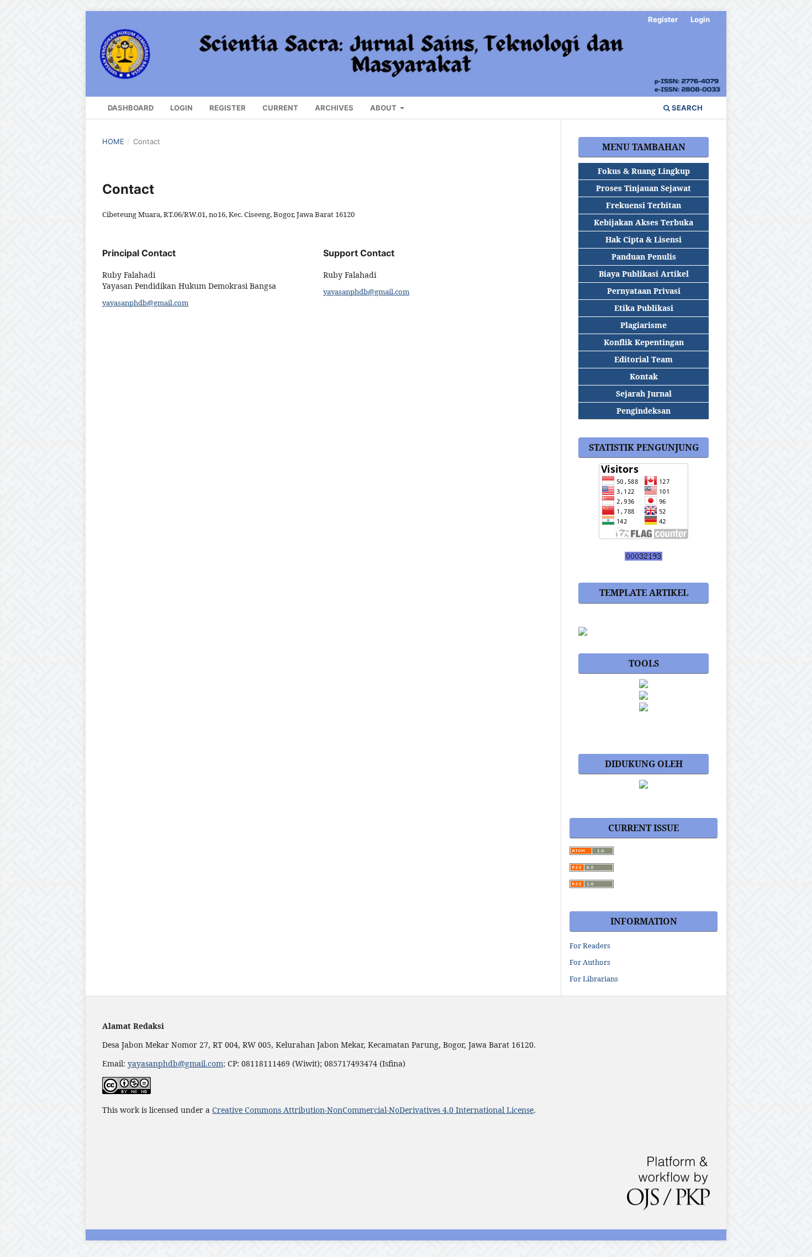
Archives (334, 107)
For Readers (590, 945)
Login (181, 107)
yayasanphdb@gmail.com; (176, 1063)
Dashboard (131, 107)
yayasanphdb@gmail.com (145, 303)
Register (227, 107)
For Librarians (594, 979)
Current (280, 107)
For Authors (590, 962)
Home (113, 141)
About (384, 107)
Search (686, 107)
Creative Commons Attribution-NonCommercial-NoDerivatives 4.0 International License (373, 1110)
